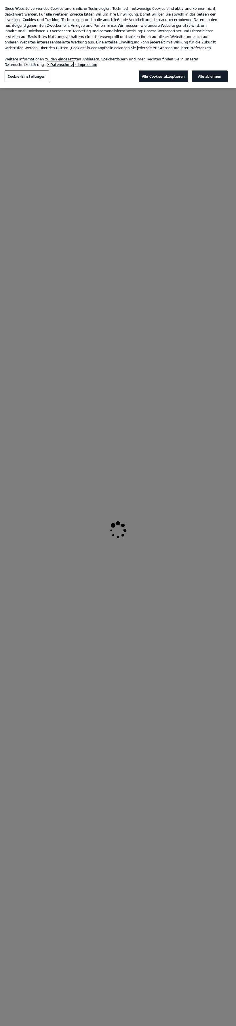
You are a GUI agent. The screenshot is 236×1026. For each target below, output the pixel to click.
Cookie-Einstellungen (27, 76)
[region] (118, 44)
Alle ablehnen (210, 76)
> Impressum (86, 64)
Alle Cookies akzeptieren (163, 76)
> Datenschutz (60, 64)
